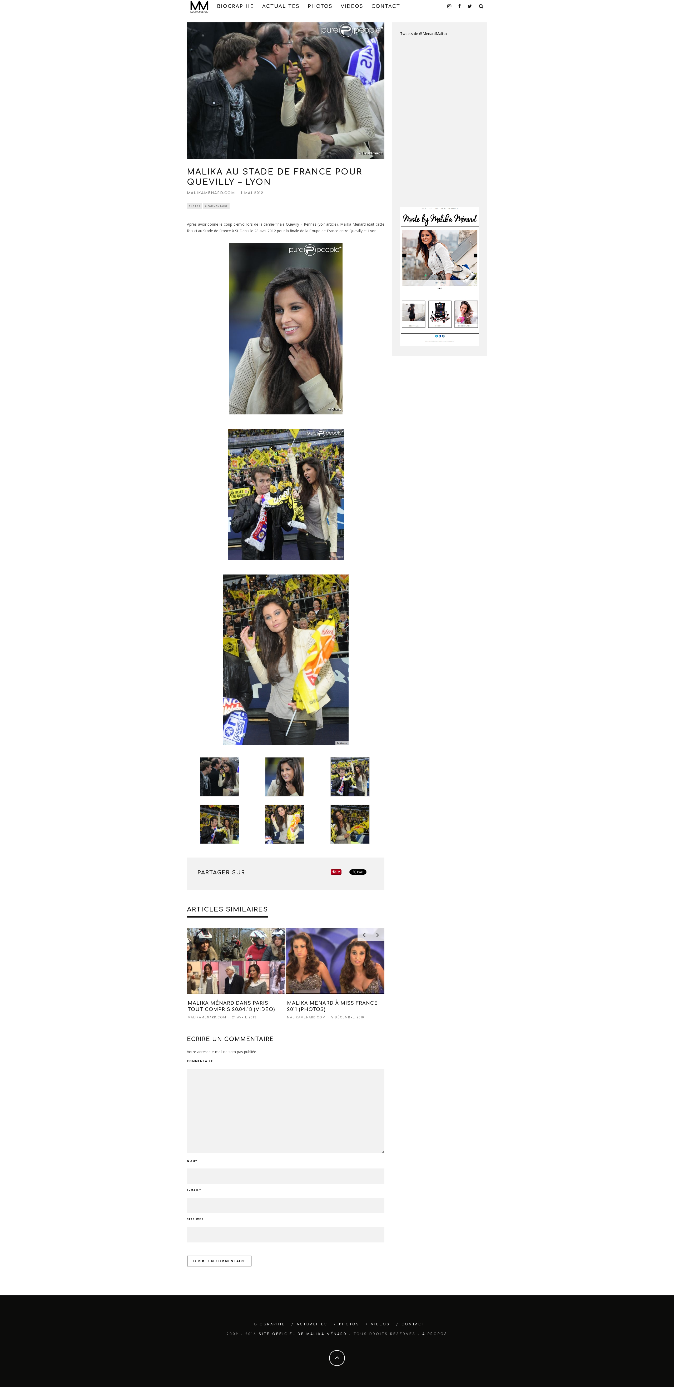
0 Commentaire (216, 206)
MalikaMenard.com (211, 193)
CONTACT (385, 6)
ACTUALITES (281, 6)
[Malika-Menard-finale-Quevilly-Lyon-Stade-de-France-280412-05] (285, 660)
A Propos (435, 1334)
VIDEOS (352, 6)
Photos (194, 206)
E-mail (194, 1190)
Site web (195, 1219)
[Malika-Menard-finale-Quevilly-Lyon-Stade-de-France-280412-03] (285, 494)
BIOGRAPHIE (235, 6)
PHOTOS (320, 6)
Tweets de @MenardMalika (423, 33)
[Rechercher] (481, 6)
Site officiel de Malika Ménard (303, 1334)
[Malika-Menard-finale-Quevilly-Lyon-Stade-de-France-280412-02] (285, 329)
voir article (327, 224)
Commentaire (200, 1061)
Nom (192, 1161)
